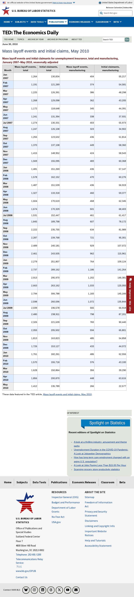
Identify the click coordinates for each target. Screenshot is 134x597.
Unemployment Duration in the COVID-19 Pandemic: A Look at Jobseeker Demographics (101, 451)
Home (7, 482)
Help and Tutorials (95, 540)
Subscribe (127, 7)
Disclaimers (91, 520)
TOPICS (20, 39)
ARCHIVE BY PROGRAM (57, 39)
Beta (122, 482)
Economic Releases (84, 482)
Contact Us (21, 577)
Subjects (22, 482)
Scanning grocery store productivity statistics (97, 469)
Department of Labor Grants (64, 509)
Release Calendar (114, 7)
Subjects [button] (20, 21)
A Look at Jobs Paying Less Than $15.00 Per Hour (100, 465)
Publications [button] (57, 21)
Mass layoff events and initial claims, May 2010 (67, 394)
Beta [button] (116, 21)
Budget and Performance (66, 502)
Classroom (107, 482)
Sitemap (89, 497)
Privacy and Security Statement (96, 513)
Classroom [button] (102, 21)
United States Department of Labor (116, 2)
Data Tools (39, 482)
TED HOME (9, 39)
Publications (59, 482)
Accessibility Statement (98, 545)
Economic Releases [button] (80, 21)
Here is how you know (62, 2)
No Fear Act (58, 516)
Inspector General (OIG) (65, 497)
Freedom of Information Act (98, 504)
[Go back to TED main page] (67, 33)
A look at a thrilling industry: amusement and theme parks (100, 444)
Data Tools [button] (37, 21)
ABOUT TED (77, 39)
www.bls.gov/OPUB (26, 571)
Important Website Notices (96, 533)
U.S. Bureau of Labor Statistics (33, 11)
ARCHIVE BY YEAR (36, 39)
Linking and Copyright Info (100, 526)
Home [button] (7, 21)
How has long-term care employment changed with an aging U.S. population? (102, 459)
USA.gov (56, 522)
